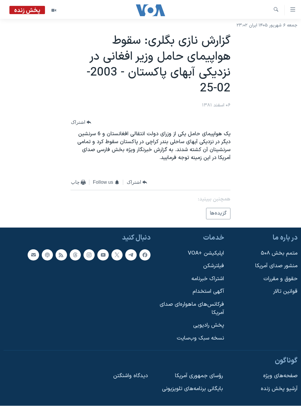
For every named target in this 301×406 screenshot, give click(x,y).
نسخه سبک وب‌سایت (200, 338)
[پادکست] (47, 254)
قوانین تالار (285, 292)
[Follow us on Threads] (75, 254)
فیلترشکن (213, 266)
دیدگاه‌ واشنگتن (130, 376)
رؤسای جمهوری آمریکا (199, 376)
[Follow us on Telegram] (130, 254)
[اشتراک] (33, 254)
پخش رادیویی (208, 326)
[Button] (81, 122)
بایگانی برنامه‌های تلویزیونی (192, 389)
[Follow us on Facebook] (144, 254)
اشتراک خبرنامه (207, 279)
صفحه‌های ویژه (280, 376)
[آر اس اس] (61, 254)
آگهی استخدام (208, 292)
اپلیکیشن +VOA (206, 253)
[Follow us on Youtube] (102, 254)
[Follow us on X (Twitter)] (117, 254)
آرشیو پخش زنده (279, 389)
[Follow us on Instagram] (89, 254)
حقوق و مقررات (280, 279)
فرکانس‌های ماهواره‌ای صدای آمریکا (192, 309)
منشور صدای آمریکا (276, 266)
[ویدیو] (54, 10)
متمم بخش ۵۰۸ (279, 253)
